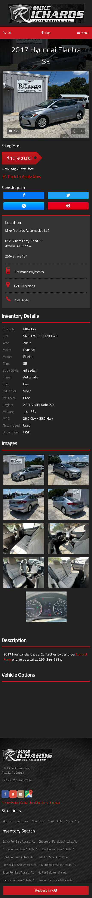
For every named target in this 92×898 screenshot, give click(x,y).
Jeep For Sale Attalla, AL (18, 872)
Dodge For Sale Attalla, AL (59, 849)
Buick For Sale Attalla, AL (19, 841)
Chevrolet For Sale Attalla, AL (58, 841)
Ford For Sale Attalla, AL (18, 857)
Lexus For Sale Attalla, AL (19, 880)
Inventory (21, 821)
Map (46, 32)
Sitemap (55, 802)
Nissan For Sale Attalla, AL (56, 880)
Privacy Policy (10, 802)
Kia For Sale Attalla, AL (52, 872)
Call (8, 32)
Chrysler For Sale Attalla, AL (21, 849)
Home (7, 821)
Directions (41, 802)
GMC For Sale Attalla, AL (53, 857)
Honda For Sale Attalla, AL (20, 864)
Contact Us (26, 802)
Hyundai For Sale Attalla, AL (58, 864)
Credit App (73, 821)
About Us (37, 821)
